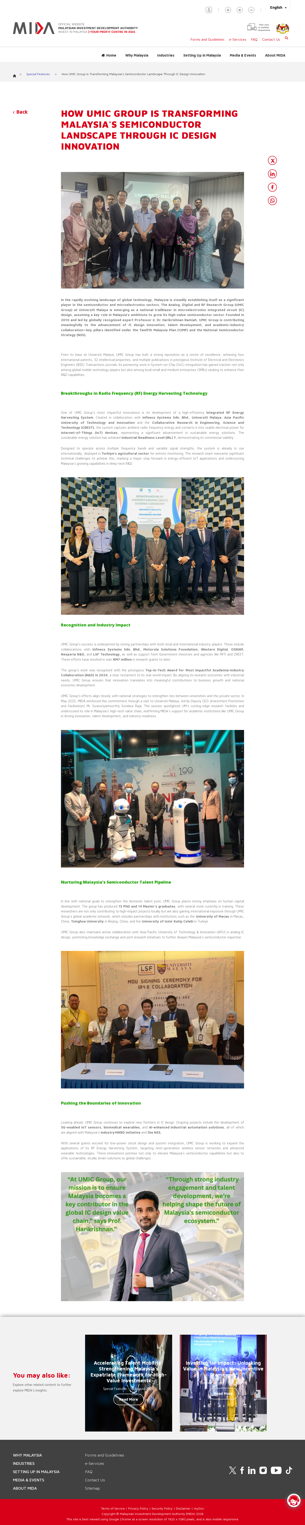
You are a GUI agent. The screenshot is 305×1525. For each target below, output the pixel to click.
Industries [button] (165, 55)
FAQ (254, 39)
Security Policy (162, 1508)
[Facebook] (272, 187)
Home (111, 55)
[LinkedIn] (272, 173)
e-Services (237, 39)
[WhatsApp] (272, 200)
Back (21, 112)
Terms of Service (113, 1508)
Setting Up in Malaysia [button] (202, 55)
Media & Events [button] (243, 55)
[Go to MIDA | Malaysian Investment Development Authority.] (16, 74)
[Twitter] (272, 160)
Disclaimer (183, 1508)
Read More (128, 1399)
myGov (199, 1508)
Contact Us (271, 39)
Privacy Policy (138, 1508)
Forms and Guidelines (207, 39)
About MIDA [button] (275, 55)
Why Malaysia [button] (136, 55)
